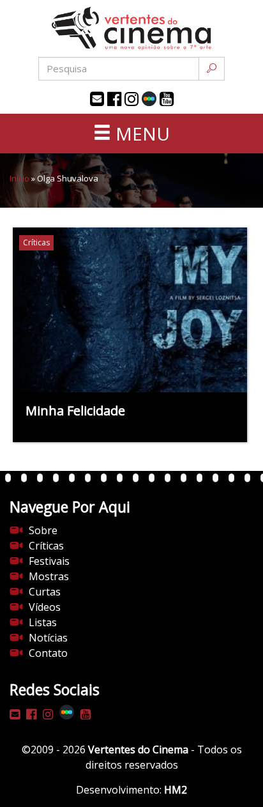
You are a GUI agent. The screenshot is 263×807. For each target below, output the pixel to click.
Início (19, 178)
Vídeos (45, 607)
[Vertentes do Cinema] (131, 28)
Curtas (45, 592)
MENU (140, 133)
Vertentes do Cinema (138, 749)
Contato (48, 653)
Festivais (49, 561)
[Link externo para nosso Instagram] (131, 99)
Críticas (46, 546)
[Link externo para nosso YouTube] (167, 99)
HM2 (175, 790)
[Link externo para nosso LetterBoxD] (149, 98)
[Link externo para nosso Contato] (97, 99)
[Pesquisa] (212, 69)
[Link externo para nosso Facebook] (114, 99)
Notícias (48, 638)
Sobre (43, 530)
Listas (43, 622)
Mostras (49, 576)
